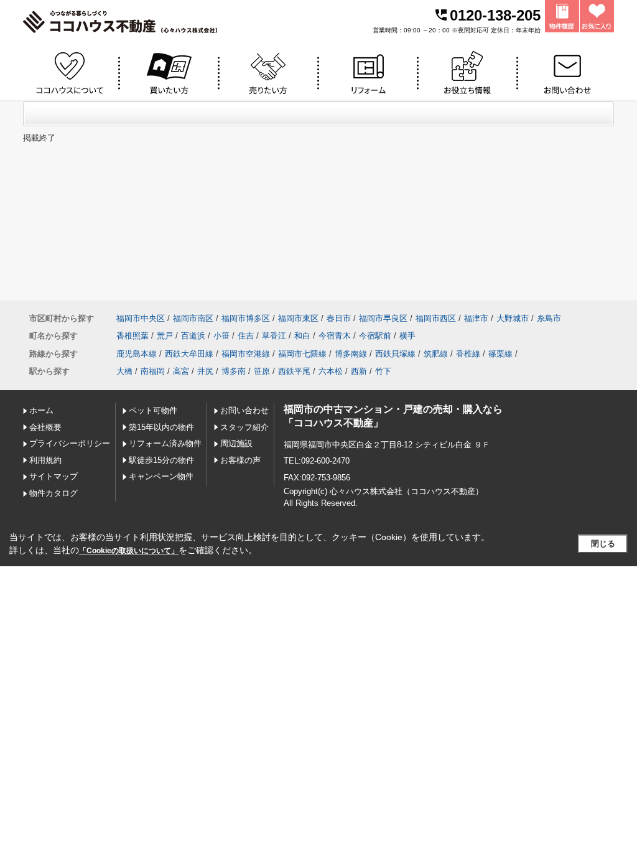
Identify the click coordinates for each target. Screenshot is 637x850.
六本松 (330, 371)
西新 (359, 371)
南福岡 (153, 371)
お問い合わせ (244, 410)
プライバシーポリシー (69, 443)
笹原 (262, 371)
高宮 (181, 371)
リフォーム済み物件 (165, 443)
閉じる (603, 543)
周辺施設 (236, 443)
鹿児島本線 (136, 353)
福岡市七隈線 (302, 353)
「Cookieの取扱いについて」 (129, 550)
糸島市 (549, 318)
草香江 (274, 335)
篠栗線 (500, 353)
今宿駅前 (375, 335)
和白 (302, 335)
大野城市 (512, 318)
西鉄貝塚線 (395, 353)
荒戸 (165, 335)
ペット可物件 (153, 410)
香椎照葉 (132, 335)
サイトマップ (53, 476)
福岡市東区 (298, 318)
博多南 (233, 371)
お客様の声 (240, 460)
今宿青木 (334, 335)
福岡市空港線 (245, 353)
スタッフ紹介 (244, 427)
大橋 (124, 371)
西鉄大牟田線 (189, 353)
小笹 (221, 335)
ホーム (41, 410)
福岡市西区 (436, 318)
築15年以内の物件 (161, 427)
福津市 (476, 318)
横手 (407, 335)
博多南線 (351, 353)
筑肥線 (436, 353)
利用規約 (45, 460)
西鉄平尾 (294, 371)
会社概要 (45, 427)
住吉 (246, 335)
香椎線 (468, 353)
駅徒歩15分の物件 (161, 460)
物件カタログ (53, 493)
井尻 (205, 371)
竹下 (383, 371)
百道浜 (193, 335)
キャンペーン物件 (161, 476)
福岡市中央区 (140, 318)
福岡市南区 (193, 318)
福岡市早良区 (383, 318)
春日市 (339, 318)
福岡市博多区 (245, 318)
